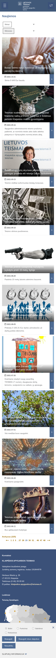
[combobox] (7, 24)
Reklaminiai (12, 633)
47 (41, 540)
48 (44, 540)
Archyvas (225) (9, 537)
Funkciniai (23, 629)
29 (26, 540)
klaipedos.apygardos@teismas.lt (26, 584)
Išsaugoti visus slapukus (28, 639)
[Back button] (8, 540)
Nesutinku (8, 646)
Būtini (10, 629)
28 (23, 540)
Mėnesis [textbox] (8, 31)
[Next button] (48, 540)
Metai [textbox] (7, 24)
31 (33, 540)
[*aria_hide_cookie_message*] (53, 628)
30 (30, 540)
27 (20, 540)
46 (38, 540)
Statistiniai (39, 629)
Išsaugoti (8, 639)
